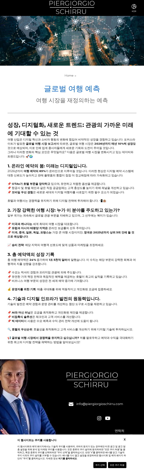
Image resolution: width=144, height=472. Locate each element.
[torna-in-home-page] (72, 8)
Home (69, 75)
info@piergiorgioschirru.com (99, 404)
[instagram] (99, 418)
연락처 (119, 431)
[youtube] (107, 418)
